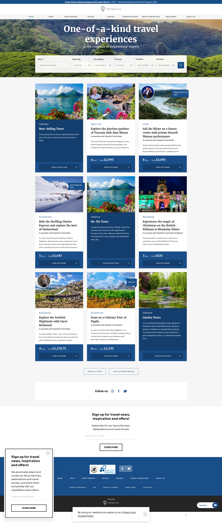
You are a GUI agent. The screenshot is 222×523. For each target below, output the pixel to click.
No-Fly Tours (100, 221)
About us (191, 17)
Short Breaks (88, 478)
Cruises (110, 17)
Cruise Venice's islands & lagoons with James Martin (87, 2)
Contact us (147, 487)
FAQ (94, 487)
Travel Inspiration (151, 17)
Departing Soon (130, 17)
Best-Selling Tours (51, 128)
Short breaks (70, 17)
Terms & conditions (78, 487)
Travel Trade (130, 487)
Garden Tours (152, 317)
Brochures (171, 17)
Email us (203, 505)
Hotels (91, 17)
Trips (51, 17)
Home (31, 17)
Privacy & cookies (110, 487)
